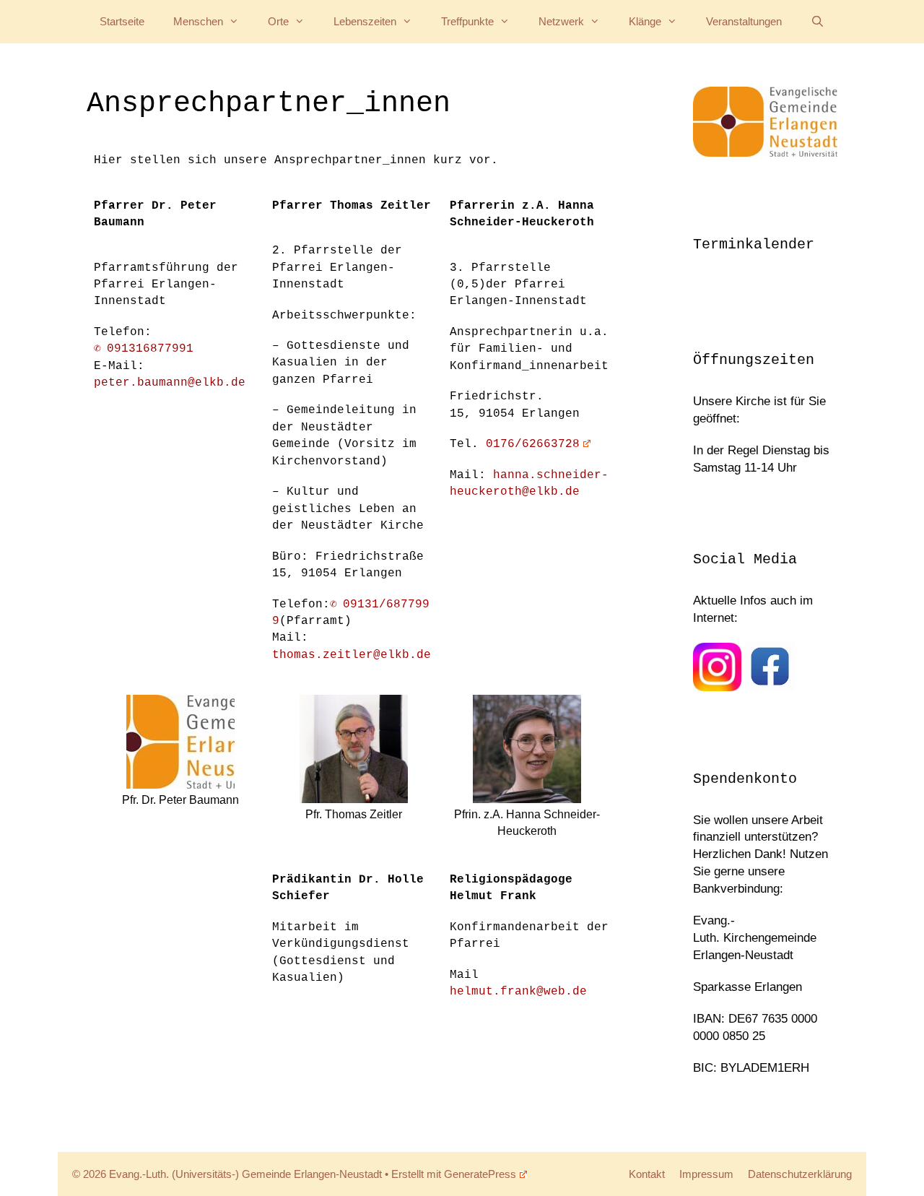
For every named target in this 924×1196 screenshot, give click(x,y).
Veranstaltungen (744, 21)
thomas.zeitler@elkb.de (351, 655)
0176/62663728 (533, 444)
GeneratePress (480, 1174)
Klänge (645, 21)
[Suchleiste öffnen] (817, 21)
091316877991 (150, 348)
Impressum (706, 1174)
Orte (278, 21)
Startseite (122, 21)
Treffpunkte (467, 21)
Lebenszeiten (365, 21)
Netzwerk (561, 21)
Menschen (198, 21)
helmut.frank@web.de (518, 991)
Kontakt (647, 1174)
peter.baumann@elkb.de (169, 382)
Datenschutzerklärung (800, 1174)
